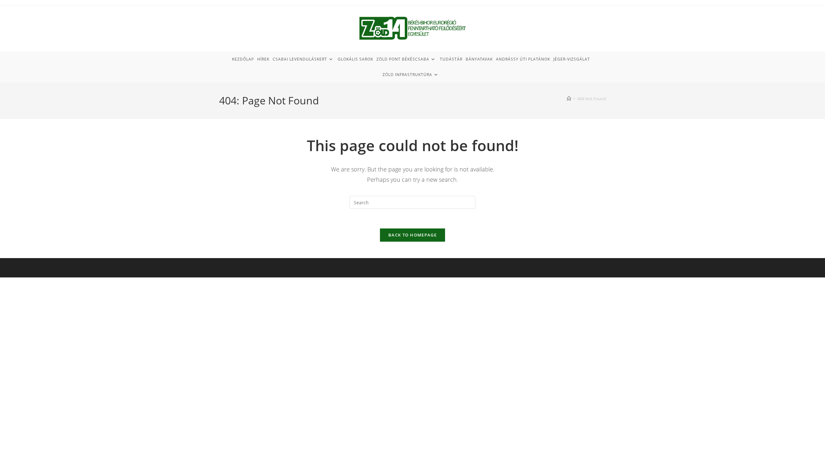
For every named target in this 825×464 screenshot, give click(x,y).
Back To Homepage (412, 235)
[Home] (569, 99)
